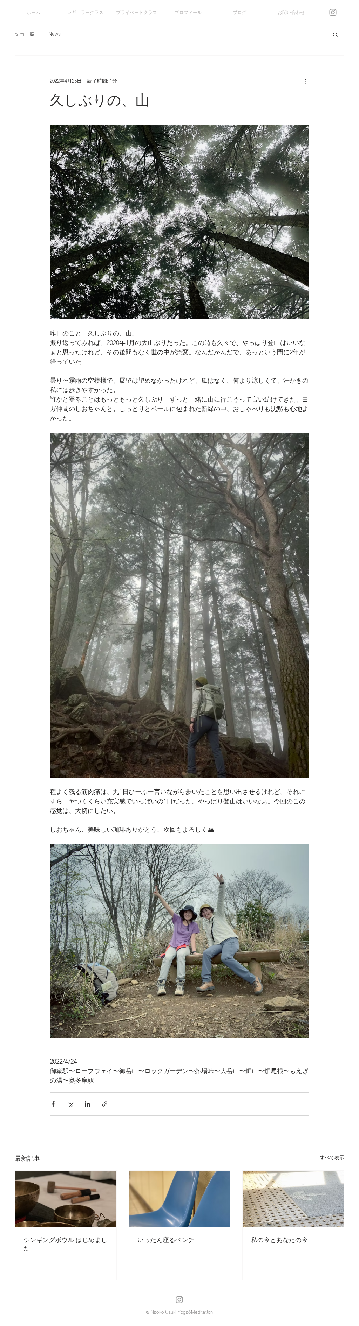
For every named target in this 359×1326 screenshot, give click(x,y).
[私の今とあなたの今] (293, 1199)
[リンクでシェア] (104, 1104)
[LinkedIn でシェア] (87, 1104)
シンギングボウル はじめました (65, 1244)
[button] (335, 34)
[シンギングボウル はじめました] (65, 1199)
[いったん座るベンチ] (179, 1199)
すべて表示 (332, 1157)
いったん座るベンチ (165, 1240)
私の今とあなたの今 (279, 1240)
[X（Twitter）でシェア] (70, 1104)
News (54, 33)
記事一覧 (24, 33)
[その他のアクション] (305, 81)
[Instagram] (333, 12)
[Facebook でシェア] (53, 1104)
